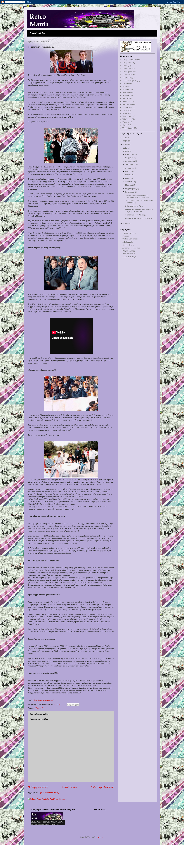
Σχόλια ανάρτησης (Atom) (49, 793)
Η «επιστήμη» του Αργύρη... (135, 215)
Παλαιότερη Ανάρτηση (102, 787)
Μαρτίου (128, 185)
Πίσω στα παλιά (128, 254)
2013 (125, 148)
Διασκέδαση (127, 75)
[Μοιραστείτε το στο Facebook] (75, 704)
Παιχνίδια (126, 92)
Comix (124, 125)
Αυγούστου (129, 168)
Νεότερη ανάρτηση (38, 787)
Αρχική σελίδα (37, 33)
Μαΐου (128, 178)
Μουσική (125, 89)
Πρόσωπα (126, 101)
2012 (125, 151)
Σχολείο (125, 110)
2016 (125, 138)
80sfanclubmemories (130, 239)
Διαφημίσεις (127, 78)
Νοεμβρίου (129, 158)
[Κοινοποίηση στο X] (73, 704)
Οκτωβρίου (129, 161)
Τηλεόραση (126, 119)
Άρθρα (125, 66)
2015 (125, 141)
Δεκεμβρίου (130, 154)
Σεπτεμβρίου (130, 165)
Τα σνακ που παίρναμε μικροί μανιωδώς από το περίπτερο (137, 196)
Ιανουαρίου (130, 192)
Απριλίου (129, 182)
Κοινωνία (126, 84)
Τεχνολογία (126, 116)
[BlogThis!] (70, 704)
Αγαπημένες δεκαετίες (131, 248)
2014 (125, 144)
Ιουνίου (128, 175)
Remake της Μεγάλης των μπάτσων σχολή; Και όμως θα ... (139, 210)
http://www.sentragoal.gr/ (43, 700)
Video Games (127, 128)
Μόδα (124, 86)
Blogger (100, 837)
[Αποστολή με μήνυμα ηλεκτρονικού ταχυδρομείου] (68, 704)
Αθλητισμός (39, 708)
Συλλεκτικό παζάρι (129, 257)
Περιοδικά (126, 95)
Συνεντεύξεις (127, 107)
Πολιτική (125, 98)
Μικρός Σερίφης (128, 251)
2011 (125, 223)
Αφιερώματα (127, 72)
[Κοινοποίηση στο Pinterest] (78, 704)
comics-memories (129, 233)
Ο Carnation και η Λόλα (134, 206)
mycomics (126, 236)
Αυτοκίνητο (126, 69)
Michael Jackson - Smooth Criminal (138, 218)
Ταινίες (125, 113)
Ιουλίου (128, 171)
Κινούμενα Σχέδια (129, 81)
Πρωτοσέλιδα (127, 104)
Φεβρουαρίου (130, 189)
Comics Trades (128, 245)
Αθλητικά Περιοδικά (130, 60)
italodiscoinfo (127, 242)
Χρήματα (125, 122)
